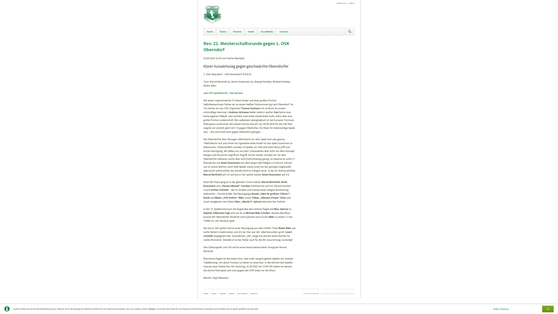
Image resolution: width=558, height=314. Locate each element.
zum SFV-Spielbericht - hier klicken (223, 93)
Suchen (349, 31)
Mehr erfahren (501, 309)
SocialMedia (267, 31)
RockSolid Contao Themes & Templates (338, 293)
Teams (222, 31)
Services (284, 31)
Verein (352, 3)
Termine (237, 31)
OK (548, 309)
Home (210, 31)
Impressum (341, 3)
